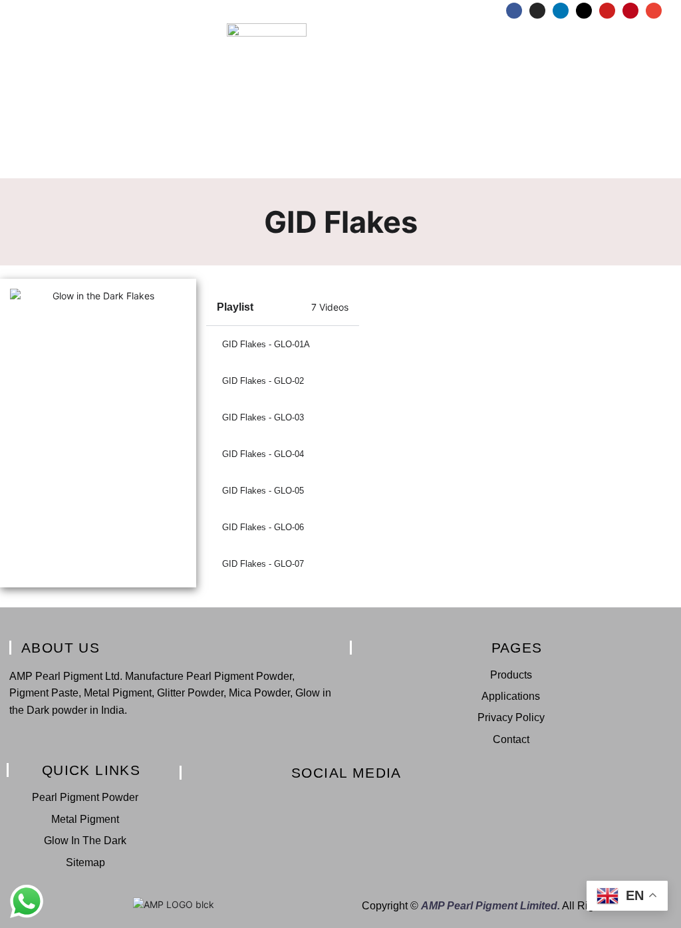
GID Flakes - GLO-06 (263, 527)
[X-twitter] (584, 11)
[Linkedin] (561, 11)
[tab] (283, 344)
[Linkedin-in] (318, 799)
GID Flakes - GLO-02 (263, 381)
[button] (340, 169)
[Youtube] (607, 11)
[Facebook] (514, 11)
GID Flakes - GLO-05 (263, 491)
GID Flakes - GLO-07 (263, 564)
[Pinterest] (630, 11)
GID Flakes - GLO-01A (266, 344)
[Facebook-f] (273, 799)
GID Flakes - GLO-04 (263, 454)
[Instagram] (537, 11)
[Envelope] (654, 11)
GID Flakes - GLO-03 (263, 417)
